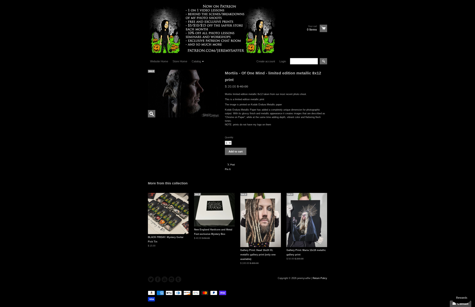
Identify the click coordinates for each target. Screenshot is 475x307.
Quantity (229, 137)
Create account (265, 61)
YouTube (165, 279)
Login (282, 61)
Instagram (171, 279)
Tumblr (178, 279)
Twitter (151, 279)
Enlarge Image (151, 113)
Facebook (158, 279)
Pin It (228, 169)
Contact (462, 303)
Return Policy (320, 278)
